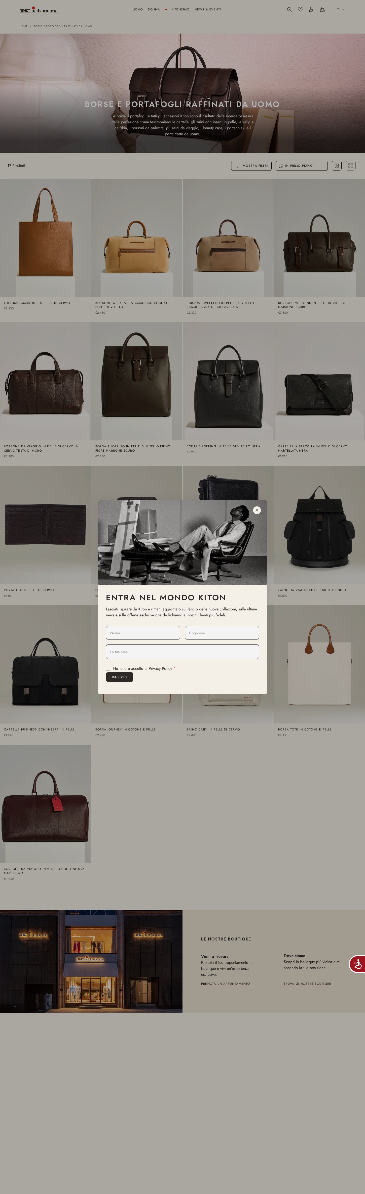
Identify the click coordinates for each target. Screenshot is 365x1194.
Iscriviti (119, 677)
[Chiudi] (257, 510)
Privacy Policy (160, 668)
